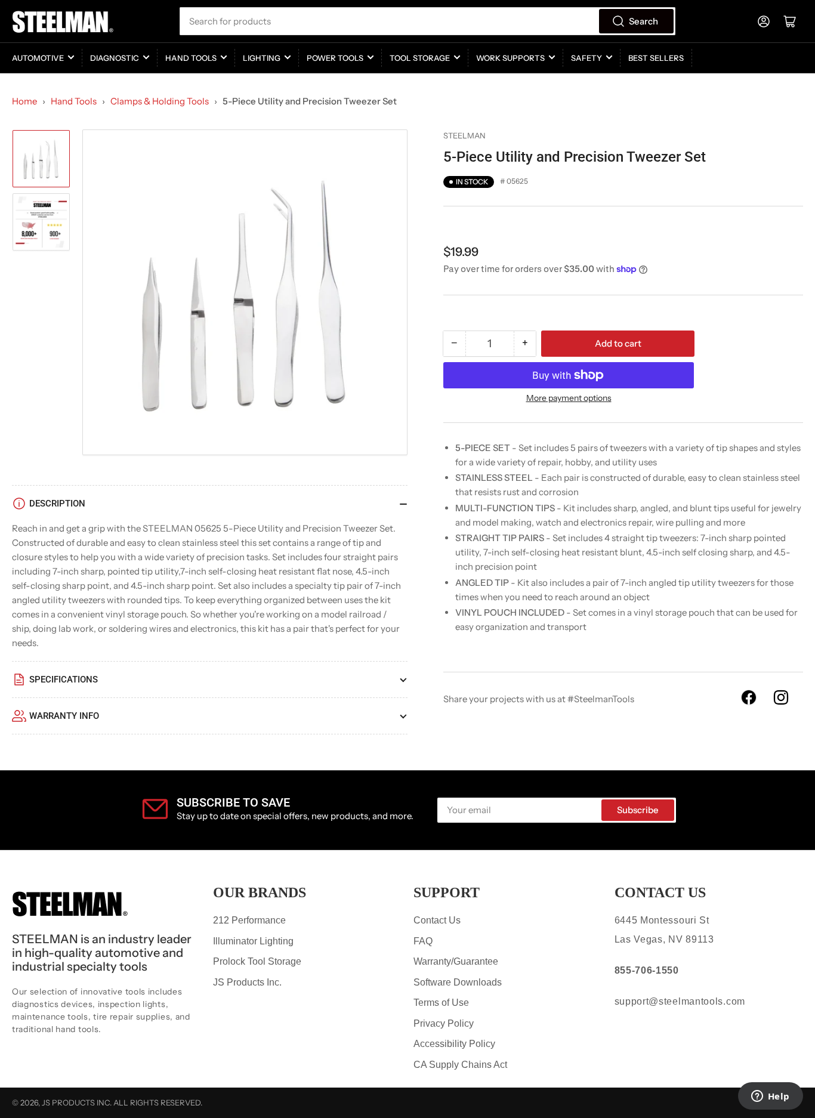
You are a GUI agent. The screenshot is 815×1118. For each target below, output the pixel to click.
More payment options (569, 398)
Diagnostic (114, 58)
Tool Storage (420, 58)
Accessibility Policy (454, 1044)
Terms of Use (441, 1002)
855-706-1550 (647, 970)
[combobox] (428, 21)
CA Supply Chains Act (460, 1065)
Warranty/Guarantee (455, 961)
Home (24, 101)
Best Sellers (656, 58)
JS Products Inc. (247, 982)
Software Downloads (457, 982)
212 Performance (249, 920)
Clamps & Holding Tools (159, 101)
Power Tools (335, 58)
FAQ (423, 941)
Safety (586, 58)
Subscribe (638, 810)
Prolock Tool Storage (257, 961)
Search (643, 21)
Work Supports (510, 58)
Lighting (261, 58)
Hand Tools (191, 58)
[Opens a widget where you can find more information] (770, 1097)
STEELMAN (464, 135)
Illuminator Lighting (253, 941)
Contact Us (437, 920)
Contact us (660, 892)
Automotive (38, 58)
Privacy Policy (443, 1023)
